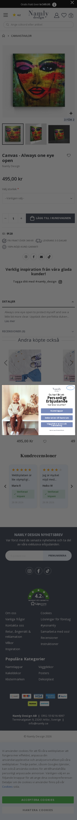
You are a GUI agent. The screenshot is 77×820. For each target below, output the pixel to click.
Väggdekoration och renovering (57, 424)
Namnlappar (56, 411)
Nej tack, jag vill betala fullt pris (57, 430)
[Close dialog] (70, 388)
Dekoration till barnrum (57, 417)
